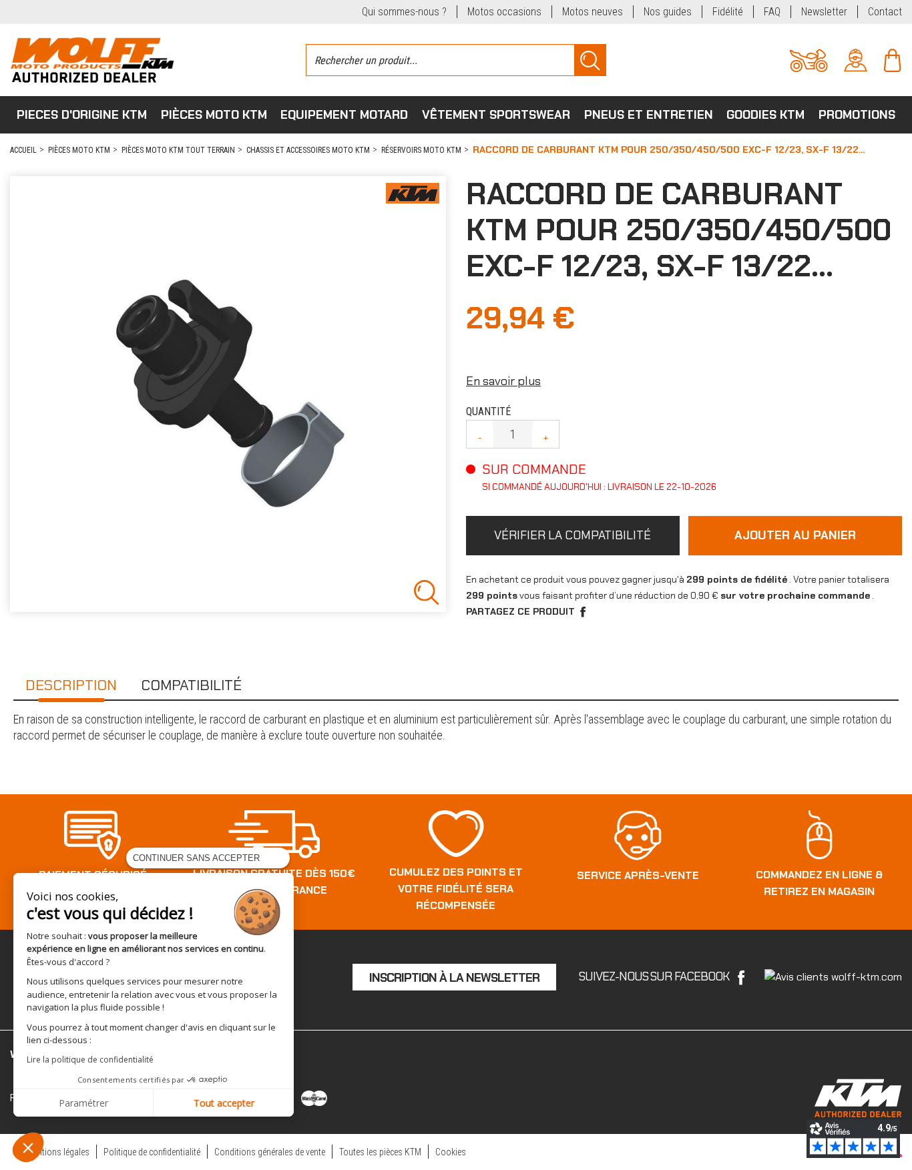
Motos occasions (504, 11)
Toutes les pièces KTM (380, 1152)
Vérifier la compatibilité (572, 535)
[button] (28, 1147)
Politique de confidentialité (151, 1152)
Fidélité (727, 11)
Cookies (450, 1152)
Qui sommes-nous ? (404, 11)
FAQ (772, 11)
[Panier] (892, 59)
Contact (885, 11)
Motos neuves (592, 11)
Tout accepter (224, 1103)
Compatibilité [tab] (191, 685)
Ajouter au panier (795, 535)
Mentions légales (58, 1152)
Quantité (488, 411)
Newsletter (824, 11)
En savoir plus (503, 381)
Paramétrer (83, 1103)
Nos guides (668, 11)
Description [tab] (71, 685)
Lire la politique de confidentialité (90, 1059)
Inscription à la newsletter (454, 978)
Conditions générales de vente (269, 1152)
